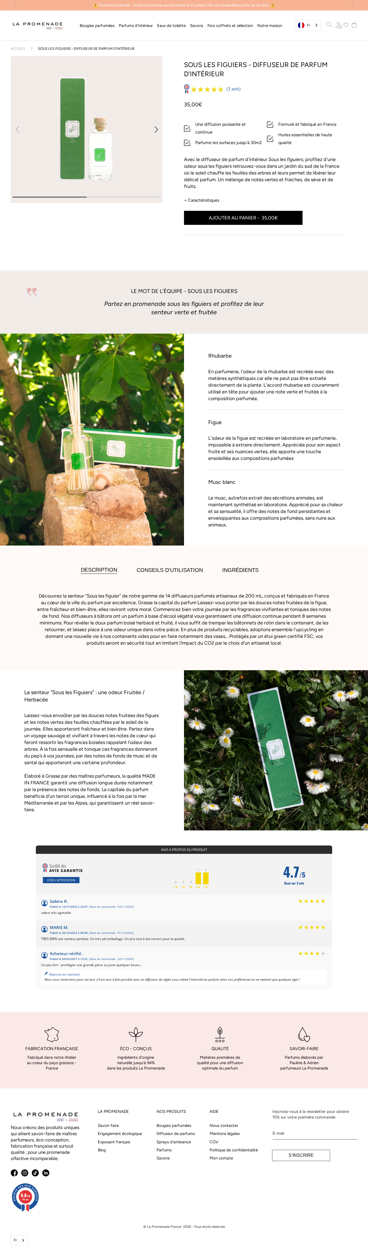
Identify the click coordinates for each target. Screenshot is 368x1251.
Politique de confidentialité (234, 1149)
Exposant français (114, 1141)
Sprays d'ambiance (174, 1141)
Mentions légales (225, 1133)
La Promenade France (164, 1227)
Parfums (164, 1149)
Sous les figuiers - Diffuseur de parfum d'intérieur (86, 49)
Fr (308, 25)
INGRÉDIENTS (240, 570)
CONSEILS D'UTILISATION (170, 570)
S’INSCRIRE (301, 1155)
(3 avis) (234, 89)
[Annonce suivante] (353, 5)
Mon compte (221, 1158)
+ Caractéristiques (201, 200)
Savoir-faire (108, 1125)
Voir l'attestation (61, 880)
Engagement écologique (120, 1133)
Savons (163, 1158)
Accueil (18, 49)
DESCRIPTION (99, 570)
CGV (214, 1141)
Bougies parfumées (174, 1125)
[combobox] (308, 25)
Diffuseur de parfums (176, 1133)
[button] (97, 25)
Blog (102, 1149)
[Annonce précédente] (15, 5)
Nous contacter (224, 1125)
